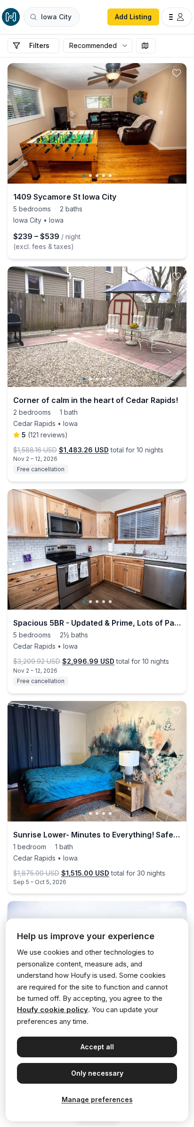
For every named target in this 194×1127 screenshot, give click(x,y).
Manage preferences (97, 1099)
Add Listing (133, 17)
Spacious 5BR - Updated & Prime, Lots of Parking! (97, 623)
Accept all (97, 1047)
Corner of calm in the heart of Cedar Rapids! (95, 400)
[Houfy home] (11, 17)
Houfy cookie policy (52, 1009)
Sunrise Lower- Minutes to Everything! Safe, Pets (97, 834)
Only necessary (97, 1073)
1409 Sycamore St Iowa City (64, 196)
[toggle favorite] (176, 73)
